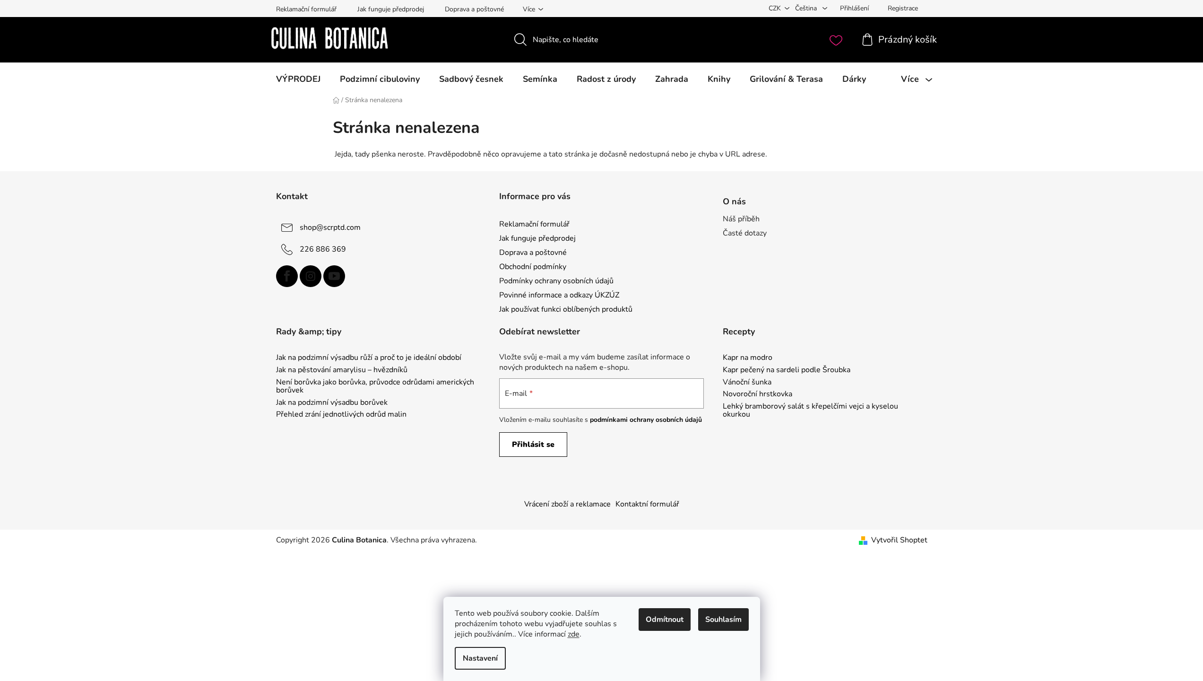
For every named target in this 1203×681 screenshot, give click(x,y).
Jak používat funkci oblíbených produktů (565, 309)
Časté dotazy (745, 233)
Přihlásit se (533, 444)
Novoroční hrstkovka (757, 394)
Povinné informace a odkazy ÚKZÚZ (559, 295)
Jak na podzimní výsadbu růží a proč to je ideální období (368, 358)
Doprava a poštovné (474, 9)
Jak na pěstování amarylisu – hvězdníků (341, 370)
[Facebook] (287, 276)
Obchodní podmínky (532, 267)
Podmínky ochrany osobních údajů (556, 281)
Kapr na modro (747, 358)
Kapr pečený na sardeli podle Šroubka (786, 370)
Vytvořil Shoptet (899, 540)
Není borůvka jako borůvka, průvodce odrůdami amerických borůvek (375, 386)
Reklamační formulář (306, 9)
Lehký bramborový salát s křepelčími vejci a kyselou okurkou (810, 410)
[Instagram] (310, 276)
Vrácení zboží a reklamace (567, 504)
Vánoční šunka (747, 382)
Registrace (903, 8)
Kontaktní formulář (647, 504)
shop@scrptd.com (330, 227)
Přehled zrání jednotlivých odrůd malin (341, 414)
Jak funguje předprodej (390, 9)
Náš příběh (741, 219)
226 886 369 (323, 249)
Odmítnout (665, 619)
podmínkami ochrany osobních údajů (646, 419)
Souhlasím (723, 619)
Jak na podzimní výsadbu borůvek (332, 403)
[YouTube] (334, 276)
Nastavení (480, 658)
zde (574, 634)
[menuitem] (298, 79)
